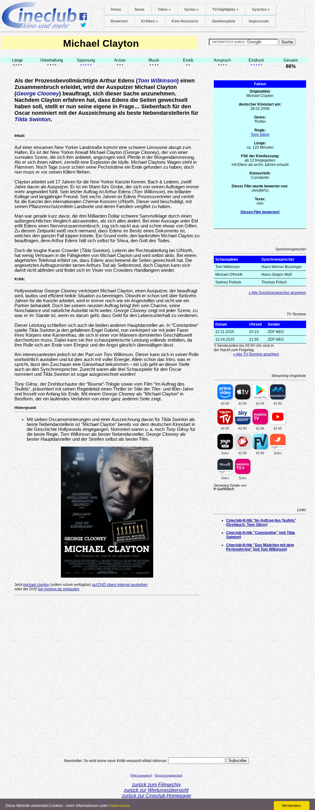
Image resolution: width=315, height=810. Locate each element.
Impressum (259, 21)
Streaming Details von (230, 485)
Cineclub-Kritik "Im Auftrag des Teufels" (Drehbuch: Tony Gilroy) (261, 522)
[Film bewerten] (141, 775)
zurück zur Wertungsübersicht (156, 790)
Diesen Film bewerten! (260, 212)
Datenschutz (119, 806)
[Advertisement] (107, 606)
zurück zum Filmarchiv (156, 784)
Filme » (164, 9)
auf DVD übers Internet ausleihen (120, 585)
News (140, 9)
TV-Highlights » (225, 9)
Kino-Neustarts (185, 21)
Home (116, 9)
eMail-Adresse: (154, 761)
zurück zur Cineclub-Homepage (156, 795)
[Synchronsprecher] (168, 775)
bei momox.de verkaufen (58, 589)
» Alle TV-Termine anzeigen (256, 354)
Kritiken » (149, 21)
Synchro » (261, 9)
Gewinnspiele (223, 21)
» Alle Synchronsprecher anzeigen (277, 293)
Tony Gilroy (260, 134)
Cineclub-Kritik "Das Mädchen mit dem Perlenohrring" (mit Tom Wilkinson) (260, 547)
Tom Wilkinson (157, 81)
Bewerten (119, 21)
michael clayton (36, 585)
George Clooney (37, 93)
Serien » (191, 9)
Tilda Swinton (32, 119)
